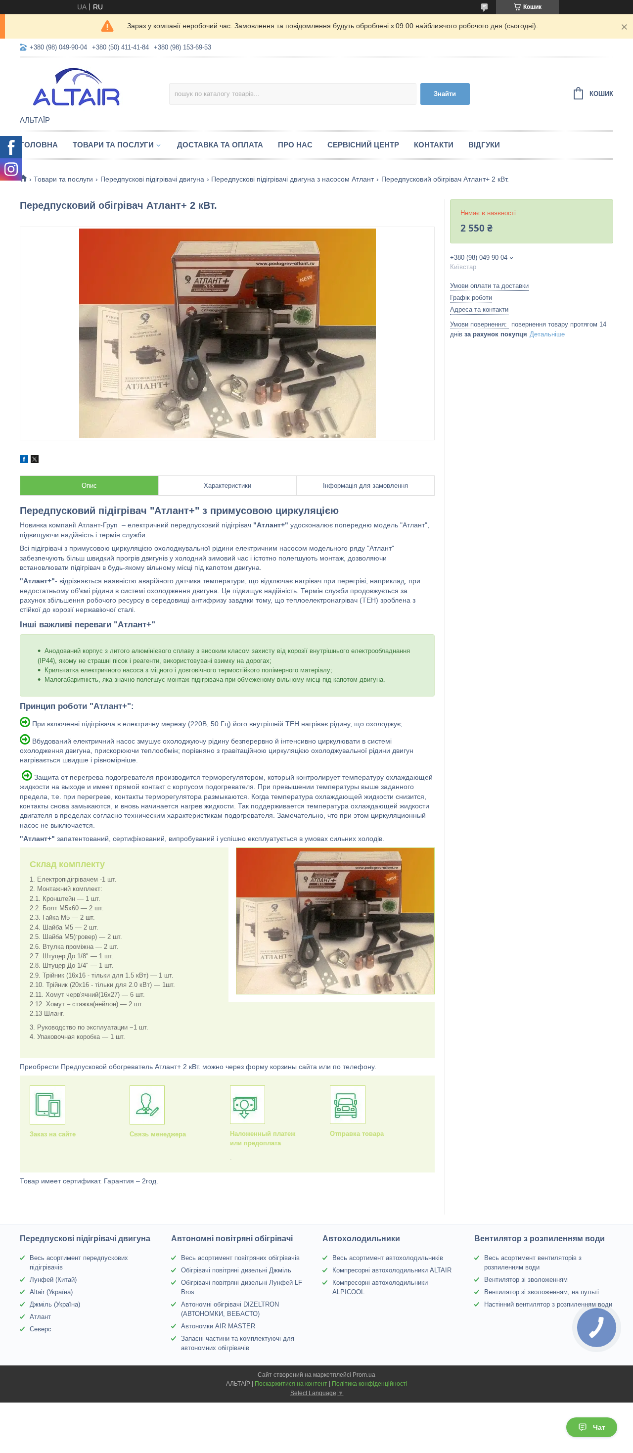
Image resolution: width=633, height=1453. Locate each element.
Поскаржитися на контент (291, 1383)
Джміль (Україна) (55, 1304)
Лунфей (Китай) (53, 1279)
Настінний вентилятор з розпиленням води (548, 1304)
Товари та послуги (113, 144)
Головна (39, 144)
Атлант (40, 1316)
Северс (40, 1329)
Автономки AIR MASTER (218, 1326)
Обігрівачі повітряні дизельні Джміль (236, 1270)
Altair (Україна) (51, 1292)
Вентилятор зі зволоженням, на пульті (541, 1292)
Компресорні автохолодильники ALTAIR (392, 1270)
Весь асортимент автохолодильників (387, 1258)
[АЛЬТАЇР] (94, 87)
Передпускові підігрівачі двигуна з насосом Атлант (292, 179)
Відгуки (484, 144)
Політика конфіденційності (369, 1383)
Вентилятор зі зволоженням (526, 1279)
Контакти (433, 144)
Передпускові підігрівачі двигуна (152, 179)
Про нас (295, 144)
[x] (35, 461)
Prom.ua (364, 1374)
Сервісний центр (363, 144)
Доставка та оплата (220, 144)
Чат (599, 1427)
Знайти (445, 93)
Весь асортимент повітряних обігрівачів (240, 1258)
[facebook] (24, 461)
